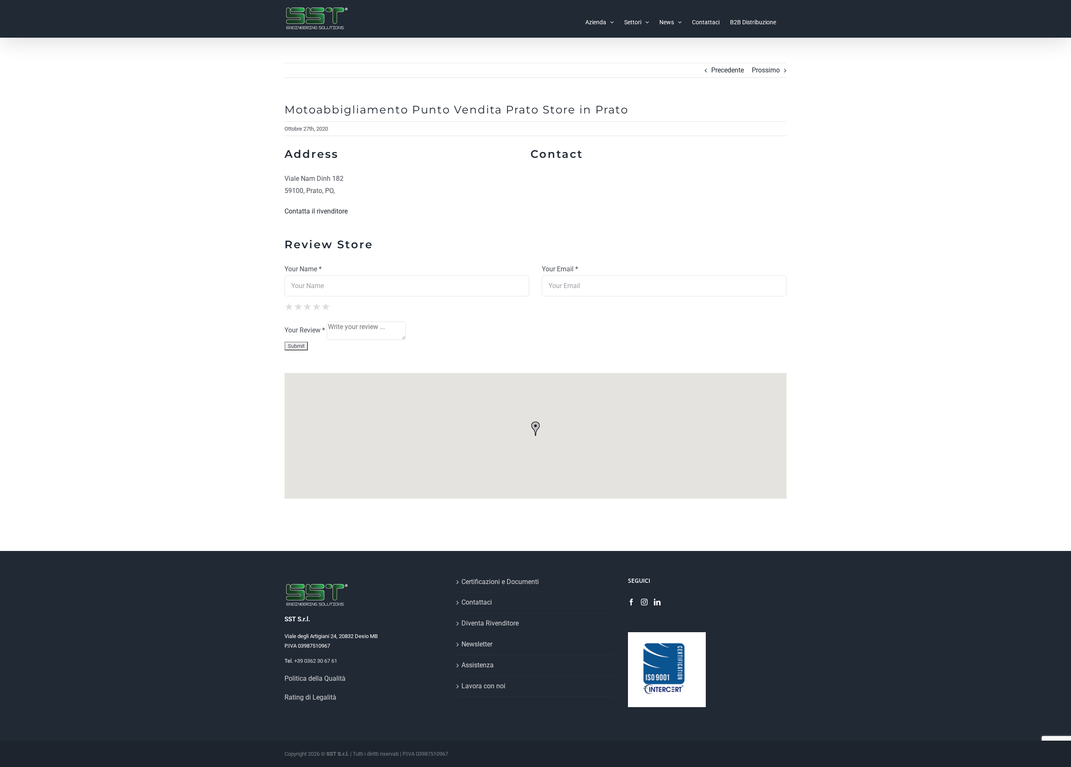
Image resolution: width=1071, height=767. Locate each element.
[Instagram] (644, 602)
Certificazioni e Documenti (500, 582)
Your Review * (304, 330)
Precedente (727, 70)
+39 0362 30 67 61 (315, 661)
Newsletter (476, 644)
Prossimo (766, 70)
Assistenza (477, 665)
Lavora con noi (483, 686)
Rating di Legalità (310, 697)
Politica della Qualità (315, 678)
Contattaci (476, 602)
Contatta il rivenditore (316, 211)
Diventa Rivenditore (490, 623)
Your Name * (303, 269)
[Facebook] (631, 602)
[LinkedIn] (657, 602)
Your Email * (560, 269)
